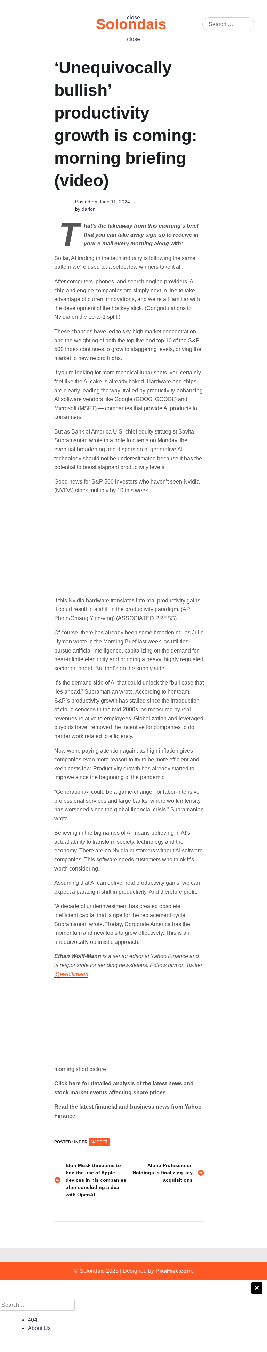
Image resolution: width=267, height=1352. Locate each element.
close (133, 18)
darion (89, 209)
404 (32, 1320)
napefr (99, 1142)
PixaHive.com (173, 1271)
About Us (39, 1328)
